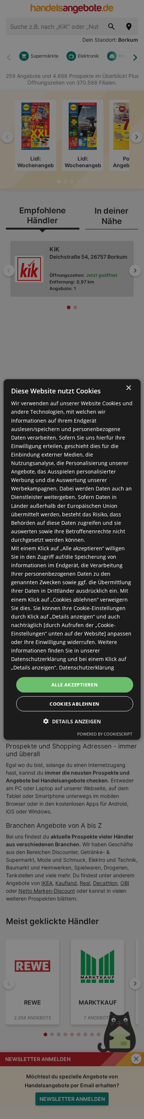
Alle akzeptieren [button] (74, 684)
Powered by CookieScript (104, 733)
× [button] (128, 388)
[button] (72, 721)
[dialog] (72, 559)
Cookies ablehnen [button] (74, 703)
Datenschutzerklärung (86, 667)
